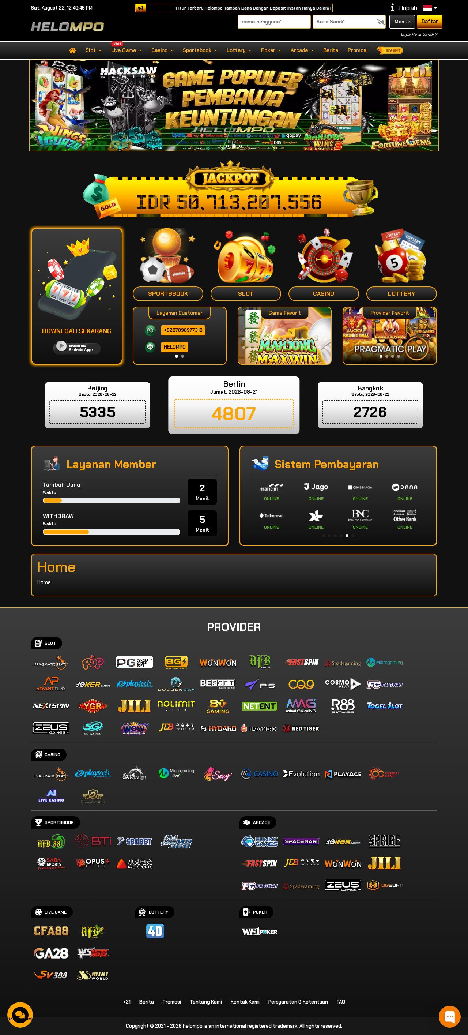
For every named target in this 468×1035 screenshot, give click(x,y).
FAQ (341, 1002)
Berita (330, 50)
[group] (389, 335)
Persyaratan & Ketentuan (298, 1002)
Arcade (299, 50)
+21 (127, 1002)
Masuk (402, 21)
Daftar (430, 21)
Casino (159, 50)
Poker (268, 50)
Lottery (236, 50)
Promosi (357, 50)
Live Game (123, 50)
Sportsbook (197, 50)
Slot (91, 50)
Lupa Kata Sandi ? (419, 34)
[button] (430, 106)
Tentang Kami (206, 1002)
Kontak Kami (245, 1002)
